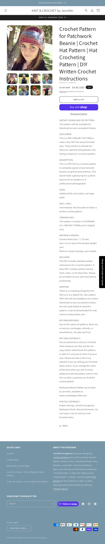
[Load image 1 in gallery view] (12, 78)
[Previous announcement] (5, 3)
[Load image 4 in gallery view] (47, 78)
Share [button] (65, 425)
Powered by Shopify (40, 538)
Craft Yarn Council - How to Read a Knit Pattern (27, 481)
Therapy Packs (60, 488)
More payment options (78, 114)
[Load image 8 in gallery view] (47, 90)
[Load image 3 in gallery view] (35, 78)
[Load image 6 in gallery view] (24, 90)
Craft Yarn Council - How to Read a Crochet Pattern (26, 474)
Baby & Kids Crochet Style (18, 466)
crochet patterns (61, 457)
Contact (10, 453)
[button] (6, 10)
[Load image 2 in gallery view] (24, 78)
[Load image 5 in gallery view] (12, 90)
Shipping (62, 91)
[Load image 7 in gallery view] (35, 90)
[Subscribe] (53, 504)
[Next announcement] (100, 3)
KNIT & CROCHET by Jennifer (22, 538)
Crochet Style (13, 460)
